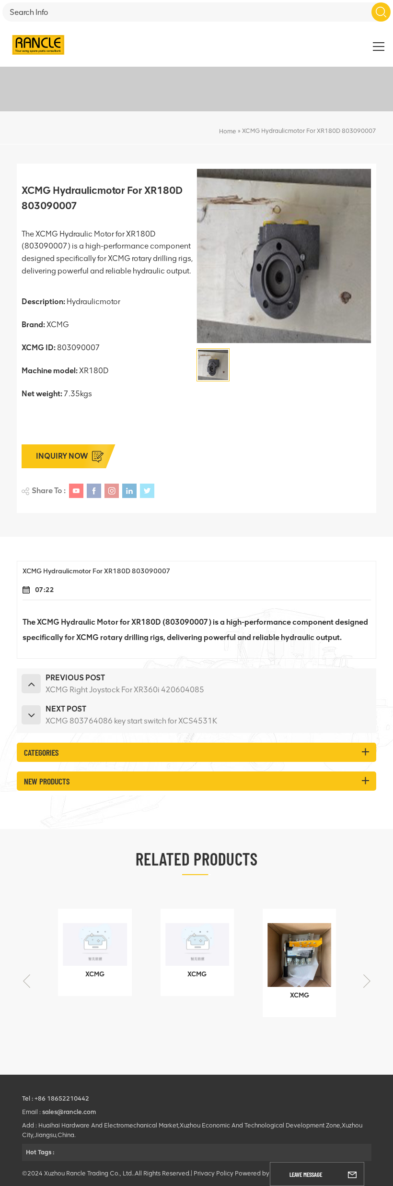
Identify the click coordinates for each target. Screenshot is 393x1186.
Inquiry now (62, 456)
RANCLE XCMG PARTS (349, 44)
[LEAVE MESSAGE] (352, 1174)
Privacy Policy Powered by (231, 1173)
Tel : (28, 1098)
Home (227, 131)
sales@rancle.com (69, 1111)
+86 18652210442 (62, 1098)
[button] (366, 981)
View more (88, 984)
